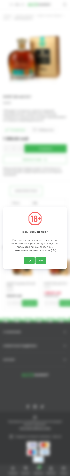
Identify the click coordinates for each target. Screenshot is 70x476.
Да (29, 260)
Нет (41, 260)
